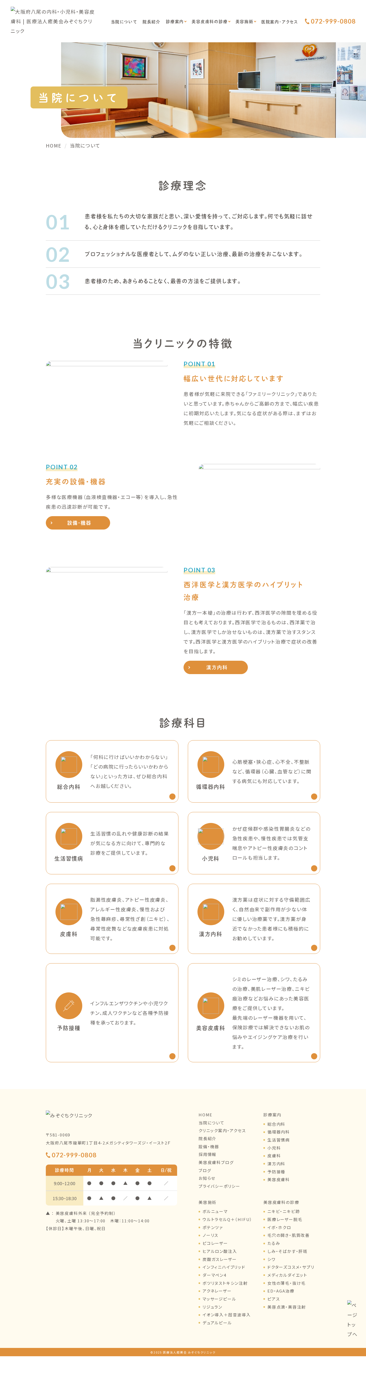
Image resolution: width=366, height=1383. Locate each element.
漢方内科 (216, 667)
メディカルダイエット (287, 1275)
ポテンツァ (213, 1227)
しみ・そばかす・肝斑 (287, 1251)
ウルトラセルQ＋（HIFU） (227, 1219)
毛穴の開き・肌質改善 (288, 1235)
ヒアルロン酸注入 (220, 1251)
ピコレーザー (215, 1243)
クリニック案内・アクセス (222, 1130)
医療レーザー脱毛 (284, 1219)
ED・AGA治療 (280, 1291)
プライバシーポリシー (219, 1186)
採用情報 (207, 1154)
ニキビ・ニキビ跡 (283, 1211)
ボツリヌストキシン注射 (225, 1283)
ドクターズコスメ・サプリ (291, 1267)
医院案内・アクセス (279, 21)
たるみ (273, 1243)
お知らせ (207, 1178)
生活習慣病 (278, 1140)
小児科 (274, 1148)
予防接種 (276, 1171)
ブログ (205, 1170)
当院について (124, 21)
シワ (271, 1259)
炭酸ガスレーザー (220, 1259)
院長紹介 (151, 21)
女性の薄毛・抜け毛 (286, 1283)
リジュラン (212, 1307)
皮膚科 (274, 1155)
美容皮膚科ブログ (216, 1162)
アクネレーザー (217, 1291)
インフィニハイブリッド (224, 1267)
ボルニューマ (215, 1211)
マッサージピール (219, 1299)
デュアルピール (217, 1322)
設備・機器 (79, 522)
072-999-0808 (333, 21)
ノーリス (210, 1235)
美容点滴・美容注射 (286, 1307)
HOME (205, 1114)
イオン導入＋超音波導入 (227, 1314)
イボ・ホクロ (279, 1227)
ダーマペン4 (214, 1275)
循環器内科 (278, 1132)
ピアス (273, 1299)
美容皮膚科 (278, 1179)
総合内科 (276, 1124)
